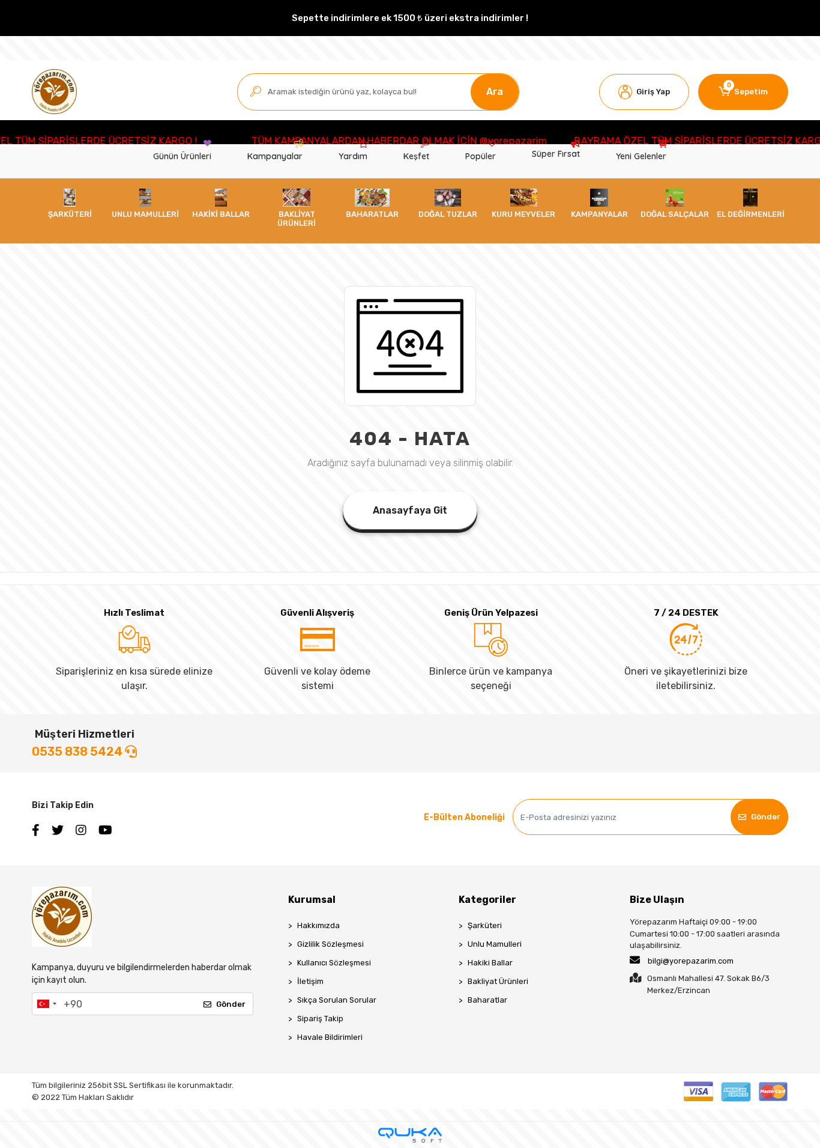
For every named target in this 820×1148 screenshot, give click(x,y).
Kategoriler (487, 899)
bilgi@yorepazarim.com (691, 960)
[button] (644, 92)
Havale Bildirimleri (330, 1037)
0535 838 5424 (78, 751)
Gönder (765, 816)
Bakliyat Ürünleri (498, 981)
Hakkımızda (318, 925)
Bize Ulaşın (657, 899)
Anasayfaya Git (410, 510)
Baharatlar (487, 999)
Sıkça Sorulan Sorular (336, 999)
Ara (494, 91)
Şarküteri (485, 925)
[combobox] (46, 1004)
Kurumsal (312, 899)
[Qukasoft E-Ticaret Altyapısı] (410, 1135)
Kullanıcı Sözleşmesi (334, 962)
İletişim (310, 981)
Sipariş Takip (320, 1018)
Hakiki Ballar (490, 962)
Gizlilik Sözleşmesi (330, 944)
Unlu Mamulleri (495, 944)
